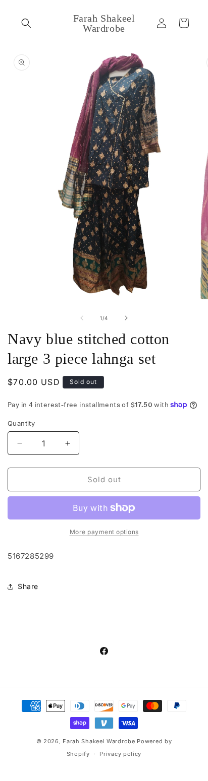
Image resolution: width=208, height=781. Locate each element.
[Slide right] (126, 318)
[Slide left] (82, 318)
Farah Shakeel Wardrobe (100, 741)
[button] (26, 23)
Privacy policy (120, 753)
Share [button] (28, 586)
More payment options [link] (104, 532)
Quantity (21, 423)
